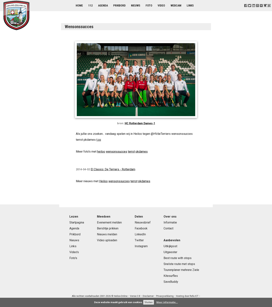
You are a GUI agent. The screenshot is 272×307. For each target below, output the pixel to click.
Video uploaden (107, 240)
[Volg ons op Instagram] (265, 10)
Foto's (73, 258)
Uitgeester (170, 252)
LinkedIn (140, 234)
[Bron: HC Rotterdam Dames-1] (136, 119)
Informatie (170, 222)
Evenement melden (109, 222)
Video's (74, 252)
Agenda (103, 5)
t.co (98, 139)
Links (190, 5)
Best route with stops (178, 258)
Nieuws (135, 5)
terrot (131, 151)
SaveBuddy (171, 281)
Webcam (176, 5)
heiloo (101, 151)
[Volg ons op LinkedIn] (253, 10)
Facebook (141, 228)
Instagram (141, 246)
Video (161, 5)
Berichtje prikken (107, 228)
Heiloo (103, 181)
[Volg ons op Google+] (257, 10)
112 (90, 5)
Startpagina (76, 222)
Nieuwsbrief (143, 222)
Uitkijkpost (170, 246)
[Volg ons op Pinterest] (269, 10)
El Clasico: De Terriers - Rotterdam (113, 169)
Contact (168, 228)
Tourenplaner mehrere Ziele (181, 270)
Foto (149, 5)
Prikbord (119, 5)
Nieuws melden (107, 234)
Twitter (139, 240)
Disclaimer (148, 296)
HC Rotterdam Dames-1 (140, 123)
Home (79, 5)
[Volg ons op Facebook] (245, 10)
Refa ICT (194, 296)
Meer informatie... (167, 302)
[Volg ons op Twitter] (249, 10)
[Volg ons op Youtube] (261, 10)
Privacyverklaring (165, 296)
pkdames (142, 151)
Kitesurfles (171, 276)
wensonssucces (116, 151)
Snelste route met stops (179, 264)
